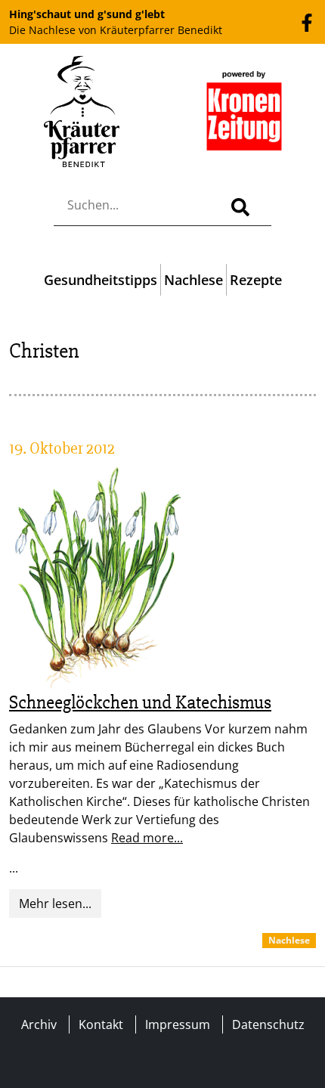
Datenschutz (268, 1024)
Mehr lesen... (55, 903)
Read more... (147, 837)
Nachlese (193, 280)
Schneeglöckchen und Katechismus (140, 702)
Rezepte (256, 280)
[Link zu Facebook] (307, 21)
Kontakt (101, 1024)
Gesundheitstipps (100, 280)
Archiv (39, 1024)
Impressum (177, 1024)
